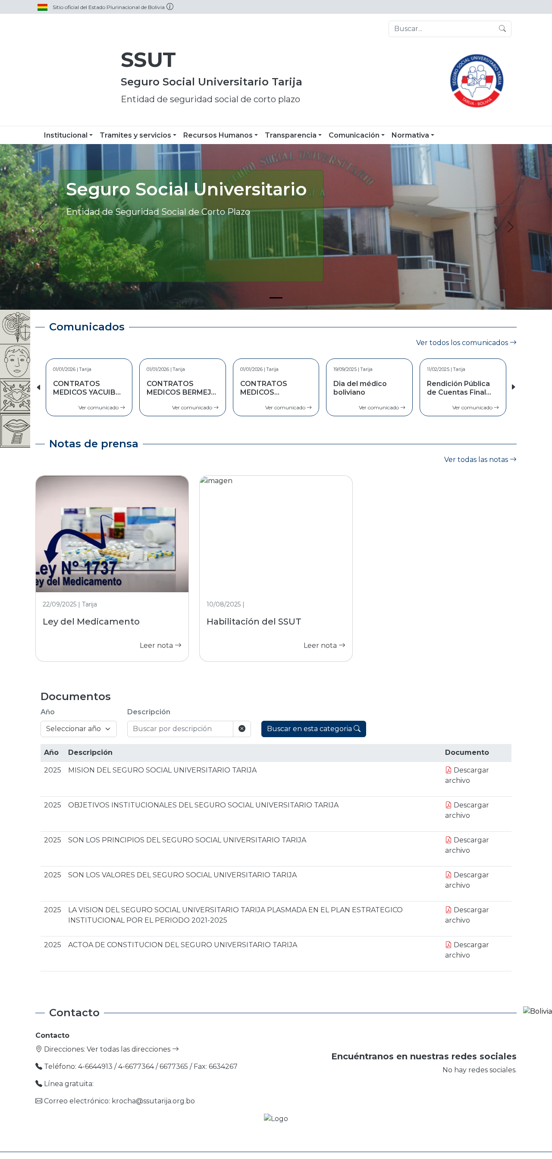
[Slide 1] (276, 298)
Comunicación (354, 135)
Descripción (148, 712)
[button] (513, 387)
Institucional (66, 135)
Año (48, 712)
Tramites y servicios (135, 135)
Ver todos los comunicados (463, 343)
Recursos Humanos (218, 135)
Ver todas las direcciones (129, 1049)
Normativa (410, 135)
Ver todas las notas (477, 459)
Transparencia (291, 135)
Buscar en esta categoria (310, 729)
